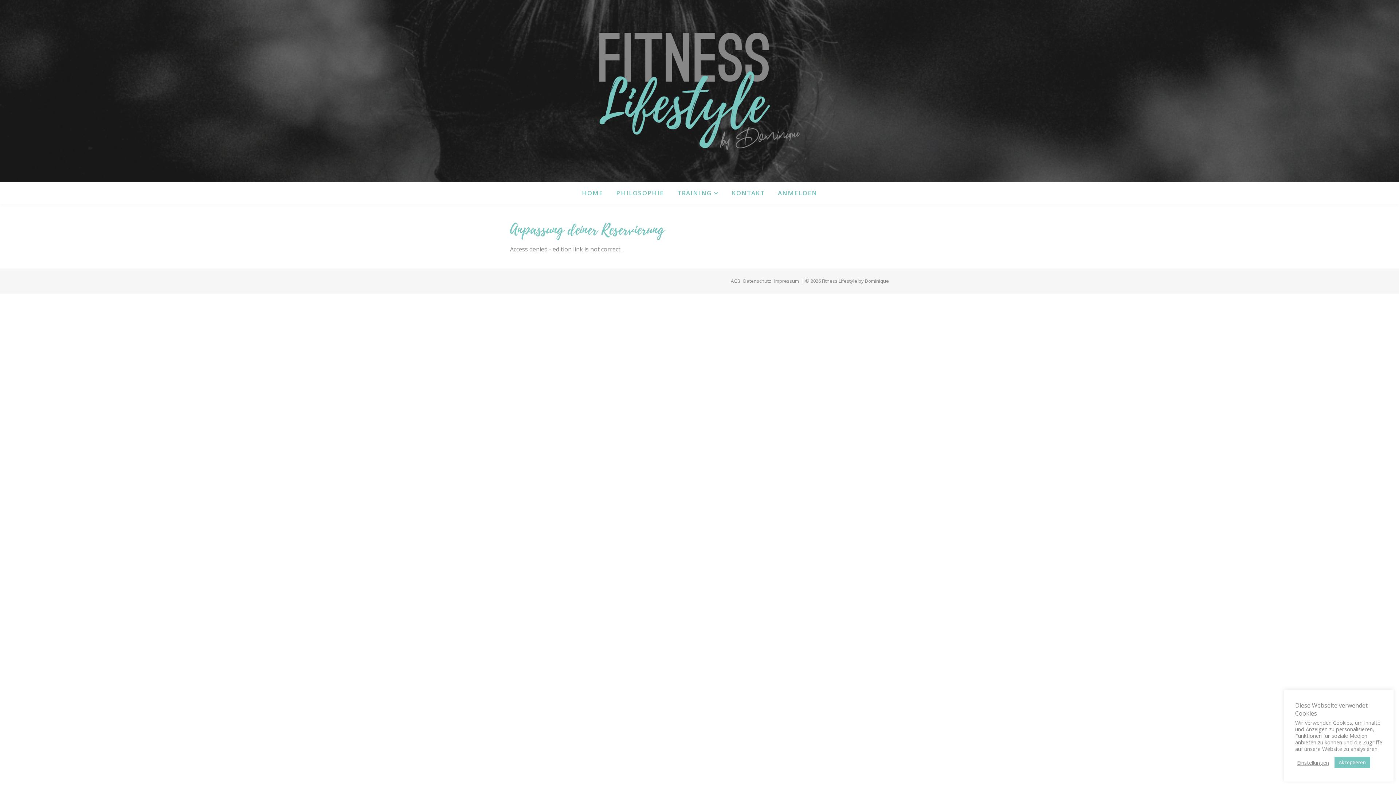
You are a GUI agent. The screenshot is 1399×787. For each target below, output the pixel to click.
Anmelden (798, 193)
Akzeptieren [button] (1352, 762)
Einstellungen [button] (1313, 762)
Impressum (786, 281)
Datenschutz (757, 281)
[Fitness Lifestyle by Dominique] (699, 91)
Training (694, 193)
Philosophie (640, 193)
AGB (735, 281)
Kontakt (748, 193)
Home (592, 193)
